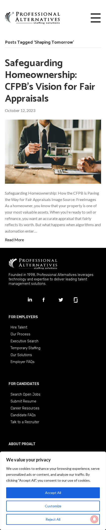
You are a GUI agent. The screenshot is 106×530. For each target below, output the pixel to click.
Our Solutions (21, 355)
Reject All (53, 519)
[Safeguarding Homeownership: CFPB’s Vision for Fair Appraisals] (53, 151)
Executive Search (24, 341)
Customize (53, 506)
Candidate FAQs (23, 415)
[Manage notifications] (94, 519)
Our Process (20, 334)
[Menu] (95, 18)
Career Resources (25, 408)
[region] (53, 491)
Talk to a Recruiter (25, 422)
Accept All (53, 493)
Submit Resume (23, 401)
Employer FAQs (23, 362)
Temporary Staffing (25, 348)
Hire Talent (19, 327)
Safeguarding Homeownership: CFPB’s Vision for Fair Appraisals (50, 81)
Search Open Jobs (25, 394)
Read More (14, 239)
